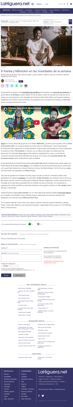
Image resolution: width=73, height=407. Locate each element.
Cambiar (54, 381)
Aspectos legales (56, 379)
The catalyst (62, 185)
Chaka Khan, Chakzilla (24, 312)
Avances (23, 384)
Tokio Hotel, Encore (23, 295)
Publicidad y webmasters (46, 384)
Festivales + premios (27, 389)
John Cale (26, 215)
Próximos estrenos (27, 379)
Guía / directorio (9, 399)
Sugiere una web (43, 379)
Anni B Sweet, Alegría (44, 297)
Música (39, 4)
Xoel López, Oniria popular (25, 337)
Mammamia (48, 146)
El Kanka (20, 215)
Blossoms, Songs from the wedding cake (45, 293)
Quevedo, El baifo (23, 334)
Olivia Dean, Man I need (25, 357)
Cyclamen (21, 178)
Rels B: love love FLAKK (44, 327)
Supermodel (41, 148)
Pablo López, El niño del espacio (44, 358)
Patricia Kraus (11, 207)
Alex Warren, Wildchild (24, 288)
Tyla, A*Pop (41, 339)
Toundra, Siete (22, 305)
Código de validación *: (8, 263)
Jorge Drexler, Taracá (44, 336)
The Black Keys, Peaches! (45, 333)
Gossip (29, 151)
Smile (8, 205)
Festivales (23, 12)
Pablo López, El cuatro (24, 315)
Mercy (26, 166)
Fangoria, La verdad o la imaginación (44, 346)
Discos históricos (54, 10)
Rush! (3, 143)
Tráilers (23, 386)
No (41, 224)
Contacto (41, 376)
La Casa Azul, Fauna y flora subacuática (45, 304)
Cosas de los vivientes (61, 92)
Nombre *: (4, 248)
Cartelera (24, 376)
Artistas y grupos (9, 391)
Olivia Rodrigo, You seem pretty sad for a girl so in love (25, 328)
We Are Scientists (48, 216)
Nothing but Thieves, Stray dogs (25, 301)
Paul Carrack (10, 216)
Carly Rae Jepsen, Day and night (45, 289)
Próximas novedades (40, 10)
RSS (57, 384)
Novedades (28, 10)
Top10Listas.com (59, 389)
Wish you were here (30, 198)
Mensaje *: (10, 253)
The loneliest (19, 151)
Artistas (37, 12)
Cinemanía (26, 371)
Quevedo (35, 205)
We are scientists (43, 203)
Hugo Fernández (9, 80)
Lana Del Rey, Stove (23, 298)
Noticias (9, 15)
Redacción (49, 376)
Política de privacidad (44, 381)
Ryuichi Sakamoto (55, 203)
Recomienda (58, 376)
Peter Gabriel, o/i (43, 308)
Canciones (65, 10)
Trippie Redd (44, 205)
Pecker (3, 205)
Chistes (50, 389)
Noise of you (30, 171)
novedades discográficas (31, 92)
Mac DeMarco (16, 205)
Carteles (23, 394)
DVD (22, 381)
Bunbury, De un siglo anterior (46, 324)
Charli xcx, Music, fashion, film (26, 346)
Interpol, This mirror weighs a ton (26, 291)
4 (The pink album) (64, 193)
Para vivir (67, 100)
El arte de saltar (36, 95)
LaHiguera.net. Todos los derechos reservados (52, 400)
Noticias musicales (17, 10)
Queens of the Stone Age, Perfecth (25, 308)
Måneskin (63, 215)
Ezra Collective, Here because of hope (46, 300)
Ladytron (32, 203)
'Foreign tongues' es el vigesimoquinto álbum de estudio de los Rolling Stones (20, 21)
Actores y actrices (26, 391)
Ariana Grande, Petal (24, 343)
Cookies (62, 381)
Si (32, 224)
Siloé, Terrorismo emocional (26, 340)
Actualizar (45, 234)
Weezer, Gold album (24, 324)
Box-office (24, 396)
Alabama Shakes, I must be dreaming (45, 311)
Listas (51, 12)
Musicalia (3, 15)
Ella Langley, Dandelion (24, 331)
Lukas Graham (46, 215)
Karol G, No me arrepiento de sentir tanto (46, 342)
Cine (46, 4)
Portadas (45, 12)
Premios (30, 12)
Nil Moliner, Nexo (43, 330)
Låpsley (65, 203)
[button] (32, 4)
